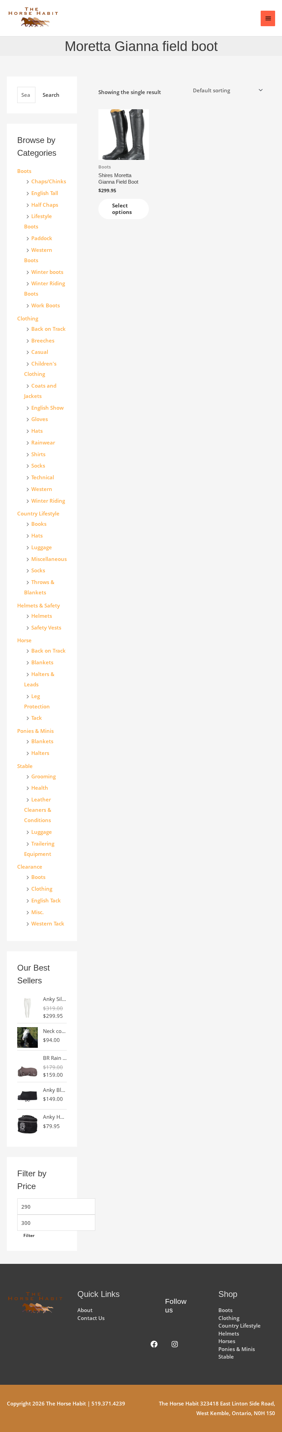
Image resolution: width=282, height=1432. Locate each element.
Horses (226, 1341)
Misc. (37, 912)
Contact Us (91, 1318)
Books (38, 523)
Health (39, 787)
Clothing (41, 888)
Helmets (41, 615)
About (85, 1310)
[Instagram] (175, 1344)
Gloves (39, 419)
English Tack (46, 900)
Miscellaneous (49, 558)
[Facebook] (154, 1344)
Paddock (41, 238)
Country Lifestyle (38, 513)
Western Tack (47, 923)
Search (51, 94)
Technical (42, 477)
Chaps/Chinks (48, 181)
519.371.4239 (108, 1403)
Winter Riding (48, 500)
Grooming (43, 776)
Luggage (41, 547)
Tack (36, 717)
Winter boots (47, 271)
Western (41, 488)
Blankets (42, 662)
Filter (28, 1235)
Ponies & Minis (35, 730)
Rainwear (43, 442)
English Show (47, 407)
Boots (24, 170)
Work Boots (45, 305)
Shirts (38, 454)
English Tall (44, 193)
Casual (39, 351)
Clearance (29, 866)
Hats (37, 430)
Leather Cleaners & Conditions (37, 810)
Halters (40, 752)
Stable (25, 766)
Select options (122, 209)
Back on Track (48, 328)
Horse (24, 640)
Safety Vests (46, 627)
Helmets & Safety (38, 605)
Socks (38, 465)
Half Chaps (44, 204)
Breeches (42, 340)
